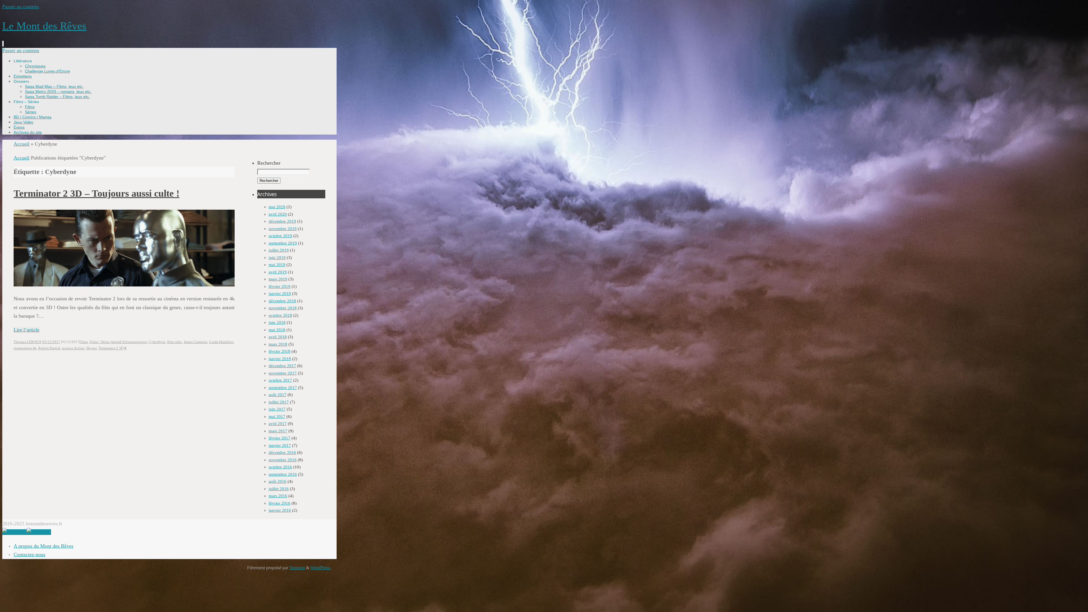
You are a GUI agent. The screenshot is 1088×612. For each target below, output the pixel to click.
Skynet (91, 348)
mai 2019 (277, 264)
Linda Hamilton (221, 342)
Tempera (297, 567)
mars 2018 (278, 344)
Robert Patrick (49, 348)
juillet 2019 (279, 250)
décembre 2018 (282, 301)
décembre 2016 (282, 452)
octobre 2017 (280, 380)
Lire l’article (26, 330)
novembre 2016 (283, 460)
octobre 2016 (280, 467)
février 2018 (279, 351)
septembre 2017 (283, 387)
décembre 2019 (282, 221)
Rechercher (268, 163)
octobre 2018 (280, 315)
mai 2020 (277, 207)
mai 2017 (277, 416)
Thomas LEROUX (27, 342)
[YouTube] (14, 532)
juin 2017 (277, 409)
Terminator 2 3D (111, 348)
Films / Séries (100, 342)
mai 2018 (277, 330)
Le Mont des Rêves (44, 26)
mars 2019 (278, 279)
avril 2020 (278, 214)
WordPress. (321, 567)
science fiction (73, 348)
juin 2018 (277, 322)
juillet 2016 (279, 488)
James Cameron (195, 342)
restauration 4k (25, 348)
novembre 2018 (283, 308)
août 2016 (277, 481)
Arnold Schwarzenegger (128, 342)
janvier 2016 (280, 510)
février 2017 (279, 438)
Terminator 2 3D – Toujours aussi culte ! (96, 193)
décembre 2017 (282, 366)
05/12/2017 (51, 342)
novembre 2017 (283, 373)
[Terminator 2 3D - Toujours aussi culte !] (124, 285)
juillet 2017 (279, 402)
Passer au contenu (20, 6)
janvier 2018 (280, 358)
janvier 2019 (280, 293)
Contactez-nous (29, 554)
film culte (174, 342)
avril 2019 (278, 272)
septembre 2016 (283, 474)
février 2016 (279, 503)
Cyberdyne (156, 342)
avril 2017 (278, 423)
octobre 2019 (280, 235)
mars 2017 (278, 431)
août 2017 (277, 394)
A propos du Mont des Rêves (43, 546)
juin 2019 (277, 257)
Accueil (21, 144)
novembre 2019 (283, 228)
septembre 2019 (283, 243)
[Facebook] (39, 532)
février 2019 (279, 286)
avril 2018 (278, 337)
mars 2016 (278, 496)
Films (83, 342)
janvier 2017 (280, 445)
